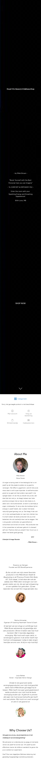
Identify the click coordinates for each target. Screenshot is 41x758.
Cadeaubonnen (28, 423)
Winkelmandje (12, 423)
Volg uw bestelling (28, 415)
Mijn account (12, 414)
